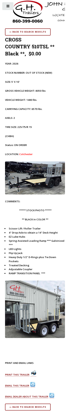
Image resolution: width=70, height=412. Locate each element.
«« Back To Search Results (28, 31)
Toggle (8, 7)
